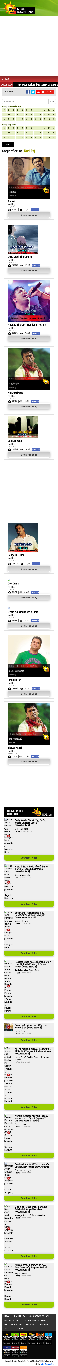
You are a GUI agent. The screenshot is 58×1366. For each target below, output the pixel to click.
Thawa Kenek (15, 747)
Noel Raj (11, 204)
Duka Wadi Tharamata (20, 256)
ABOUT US (8, 1329)
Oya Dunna (13, 583)
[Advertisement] (29, 46)
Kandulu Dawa (15, 392)
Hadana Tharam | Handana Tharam (27, 324)
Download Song (29, 214)
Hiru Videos (44, 1325)
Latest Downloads (12, 1320)
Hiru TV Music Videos (13, 1325)
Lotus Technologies (47, 1364)
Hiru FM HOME (19, 1316)
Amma (11, 201)
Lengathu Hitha (16, 555)
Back (8, 144)
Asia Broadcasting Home (39, 1316)
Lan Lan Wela (15, 441)
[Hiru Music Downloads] (18, 7)
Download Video (29, 858)
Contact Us (21, 1329)
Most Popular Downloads (35, 1320)
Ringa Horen (14, 680)
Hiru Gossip (30, 1325)
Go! (52, 101)
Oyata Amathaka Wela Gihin (23, 612)
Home (6, 1316)
